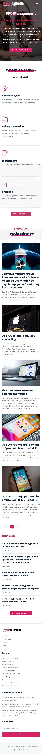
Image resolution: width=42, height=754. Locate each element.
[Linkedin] (23, 749)
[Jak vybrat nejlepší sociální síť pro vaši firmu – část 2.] (21, 427)
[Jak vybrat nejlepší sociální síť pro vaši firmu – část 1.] (21, 479)
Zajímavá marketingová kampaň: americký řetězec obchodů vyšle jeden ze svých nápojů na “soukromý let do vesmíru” (20, 281)
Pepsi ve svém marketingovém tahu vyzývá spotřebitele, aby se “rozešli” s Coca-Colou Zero (20, 560)
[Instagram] (18, 749)
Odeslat (21, 735)
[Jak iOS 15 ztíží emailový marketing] (21, 318)
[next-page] (20, 526)
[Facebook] (14, 749)
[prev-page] (4, 526)
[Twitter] (27, 749)
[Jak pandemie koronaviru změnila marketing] (21, 373)
